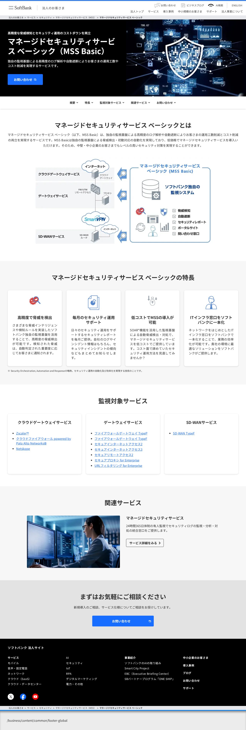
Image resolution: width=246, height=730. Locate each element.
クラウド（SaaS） (19, 679)
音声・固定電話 (17, 668)
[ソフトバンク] (20, 8)
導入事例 (188, 665)
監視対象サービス (110, 103)
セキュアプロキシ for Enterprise (117, 460)
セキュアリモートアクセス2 (114, 454)
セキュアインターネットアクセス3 (118, 449)
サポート (188, 688)
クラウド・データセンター (25, 684)
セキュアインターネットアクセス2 (118, 444)
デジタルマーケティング (81, 679)
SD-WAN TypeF (184, 433)
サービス (31, 17)
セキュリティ (45, 17)
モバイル (13, 663)
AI (67, 658)
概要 (72, 103)
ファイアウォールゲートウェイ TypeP (121, 433)
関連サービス (139, 103)
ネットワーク (16, 674)
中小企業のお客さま (195, 658)
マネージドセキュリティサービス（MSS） (76, 17)
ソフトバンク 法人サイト (26, 647)
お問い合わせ (23, 79)
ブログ (187, 673)
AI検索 (219, 5)
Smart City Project (137, 668)
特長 (87, 103)
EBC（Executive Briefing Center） (148, 674)
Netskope (23, 448)
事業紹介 (130, 658)
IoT (68, 668)
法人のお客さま (53, 7)
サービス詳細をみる (143, 543)
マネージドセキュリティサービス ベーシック (121, 17)
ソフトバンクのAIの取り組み (143, 663)
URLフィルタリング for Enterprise (118, 465)
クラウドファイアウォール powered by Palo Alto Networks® (43, 440)
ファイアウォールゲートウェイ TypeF (121, 438)
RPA (69, 674)
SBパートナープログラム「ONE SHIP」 (150, 679)
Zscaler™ (22, 433)
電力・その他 (74, 684)
